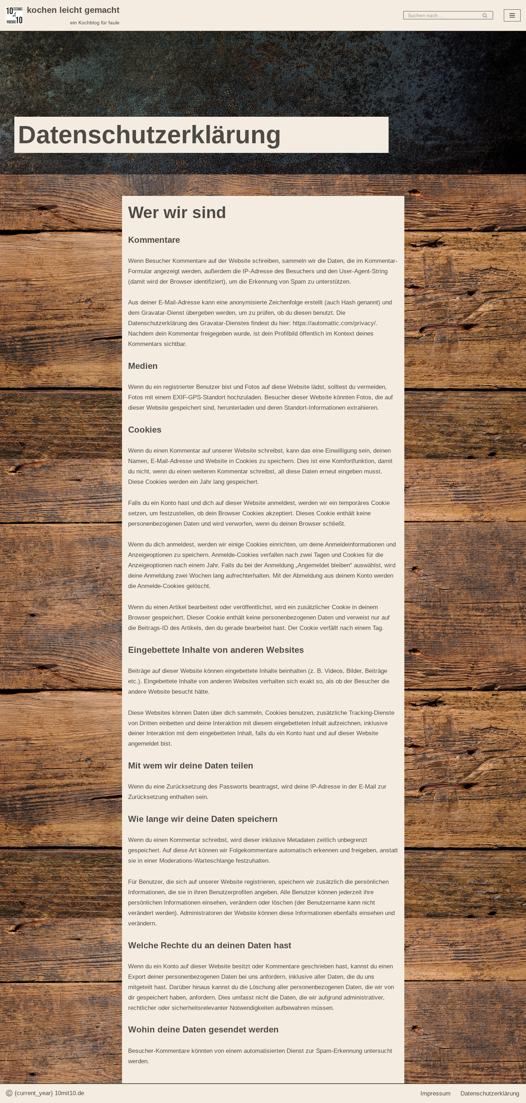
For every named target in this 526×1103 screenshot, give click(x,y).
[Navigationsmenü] (512, 15)
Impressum (435, 1093)
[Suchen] (485, 15)
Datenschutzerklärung (490, 1093)
